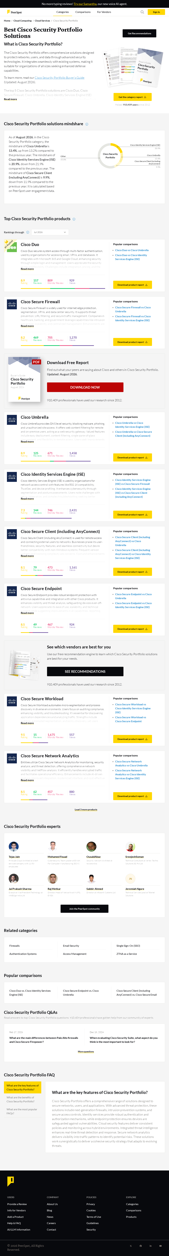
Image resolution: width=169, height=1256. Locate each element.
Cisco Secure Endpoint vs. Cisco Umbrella (81, 992)
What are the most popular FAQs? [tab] (22, 1111)
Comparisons (133, 1210)
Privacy (90, 1204)
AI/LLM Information (18, 1229)
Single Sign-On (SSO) (128, 945)
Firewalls (14, 945)
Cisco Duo (30, 244)
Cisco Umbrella (35, 417)
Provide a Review (17, 1204)
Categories (132, 1204)
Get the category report (131, 97)
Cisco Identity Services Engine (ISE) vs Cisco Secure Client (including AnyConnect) (133, 492)
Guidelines (92, 1223)
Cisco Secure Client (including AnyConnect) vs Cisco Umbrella (132, 541)
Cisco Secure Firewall (40, 301)
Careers (51, 1223)
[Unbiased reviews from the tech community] (14, 11)
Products (131, 1216)
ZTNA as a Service (127, 953)
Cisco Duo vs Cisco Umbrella (132, 250)
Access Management (74, 953)
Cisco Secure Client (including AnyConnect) (60, 531)
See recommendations (85, 671)
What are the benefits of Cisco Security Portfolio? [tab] (20, 1099)
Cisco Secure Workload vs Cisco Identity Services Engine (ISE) (133, 708)
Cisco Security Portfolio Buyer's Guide (59, 77)
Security (91, 1229)
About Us (52, 1204)
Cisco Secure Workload (42, 698)
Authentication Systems (23, 953)
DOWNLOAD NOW (85, 387)
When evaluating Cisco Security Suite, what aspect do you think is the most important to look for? (124, 1039)
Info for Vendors (16, 1210)
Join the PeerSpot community (84, 908)
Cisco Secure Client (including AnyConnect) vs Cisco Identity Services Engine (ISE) (133, 553)
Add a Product (15, 1216)
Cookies (91, 1210)
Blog (49, 1210)
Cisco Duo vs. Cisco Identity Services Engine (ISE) (30, 992)
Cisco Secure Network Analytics (50, 755)
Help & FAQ (14, 1223)
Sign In (156, 12)
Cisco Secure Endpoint (41, 588)
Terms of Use (93, 1216)
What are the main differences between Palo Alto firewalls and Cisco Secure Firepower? (43, 1039)
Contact (51, 1229)
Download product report (131, 284)
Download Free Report (68, 362)
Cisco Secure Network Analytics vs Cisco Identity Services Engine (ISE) (130, 774)
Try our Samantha (85, 4)
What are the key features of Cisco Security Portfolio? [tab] (23, 1087)
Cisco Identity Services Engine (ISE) (53, 474)
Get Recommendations (139, 33)
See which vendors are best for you (79, 646)
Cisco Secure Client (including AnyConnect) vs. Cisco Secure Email (137, 992)
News (50, 1216)
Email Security (71, 945)
